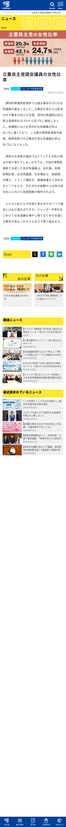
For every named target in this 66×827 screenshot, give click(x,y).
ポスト (35, 254)
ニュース (23, 12)
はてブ (59, 254)
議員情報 (20, 824)
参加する (59, 824)
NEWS (32, 824)
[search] (52, 5)
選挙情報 (46, 824)
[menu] (60, 5)
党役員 (6, 824)
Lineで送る (51, 254)
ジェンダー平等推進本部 (31, 88)
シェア (43, 254)
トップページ (8, 12)
